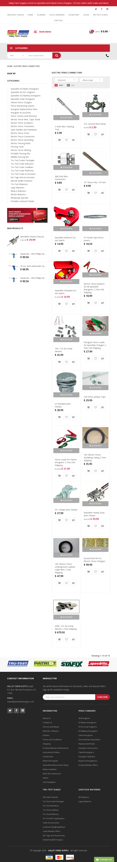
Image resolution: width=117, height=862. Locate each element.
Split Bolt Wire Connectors (61, 178)
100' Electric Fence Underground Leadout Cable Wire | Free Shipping (65, 568)
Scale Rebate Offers (51, 831)
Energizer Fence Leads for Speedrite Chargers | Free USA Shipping (95, 345)
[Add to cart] (59, 140)
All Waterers (83, 797)
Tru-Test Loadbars (51, 810)
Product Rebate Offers (88, 765)
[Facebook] (101, 9)
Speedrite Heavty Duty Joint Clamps (94, 514)
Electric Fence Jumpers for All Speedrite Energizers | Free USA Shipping (94, 288)
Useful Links (48, 756)
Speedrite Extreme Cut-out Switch (65, 239)
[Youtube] (107, 9)
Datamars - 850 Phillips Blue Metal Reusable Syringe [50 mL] (33, 254)
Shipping (46, 743)
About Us (47, 718)
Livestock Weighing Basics (54, 827)
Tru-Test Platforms (51, 814)
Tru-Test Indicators (51, 805)
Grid (61, 85)
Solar (86, 14)
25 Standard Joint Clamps (63, 405)
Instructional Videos (51, 752)
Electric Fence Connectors (27, 66)
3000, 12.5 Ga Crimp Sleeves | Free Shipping (65, 627)
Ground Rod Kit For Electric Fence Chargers (94, 560)
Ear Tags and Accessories (54, 835)
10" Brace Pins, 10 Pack (95, 182)
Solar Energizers (85, 735)
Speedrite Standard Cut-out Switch (66, 292)
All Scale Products (50, 797)
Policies (46, 735)
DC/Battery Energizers (88, 731)
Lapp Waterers (84, 801)
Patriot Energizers (86, 752)
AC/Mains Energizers (87, 722)
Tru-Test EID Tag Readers (53, 818)
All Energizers (84, 718)
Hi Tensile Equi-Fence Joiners (93, 239)
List (72, 85)
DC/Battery (74, 14)
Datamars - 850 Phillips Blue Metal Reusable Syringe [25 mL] (33, 278)
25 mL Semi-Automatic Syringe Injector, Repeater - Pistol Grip (33, 266)
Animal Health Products (53, 839)
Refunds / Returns (51, 731)
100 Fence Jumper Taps (95, 396)
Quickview (67, 117)
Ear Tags (58, 20)
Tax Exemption (49, 782)
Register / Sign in (15, 14)
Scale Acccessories (51, 822)
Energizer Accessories (88, 748)
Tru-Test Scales (100, 14)
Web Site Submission (52, 773)
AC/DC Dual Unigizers (87, 726)
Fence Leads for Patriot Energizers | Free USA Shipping (66, 462)
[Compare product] (73, 140)
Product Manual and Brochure (56, 748)
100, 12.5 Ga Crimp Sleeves (63, 350)
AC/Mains (41, 14)
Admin (45, 778)
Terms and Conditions (52, 739)
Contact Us (47, 722)
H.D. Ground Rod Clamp (95, 123)
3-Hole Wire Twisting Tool (64, 128)
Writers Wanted (49, 769)
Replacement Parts (86, 743)
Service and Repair (51, 726)
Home (30, 14)
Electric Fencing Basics (87, 761)
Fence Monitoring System (89, 739)
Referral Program (50, 761)
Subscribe (102, 697)
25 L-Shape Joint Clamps (66, 509)
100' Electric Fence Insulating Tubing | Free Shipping (95, 457)
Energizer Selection (86, 756)
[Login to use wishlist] (66, 140)
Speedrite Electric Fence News (56, 765)
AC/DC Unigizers (57, 14)
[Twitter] (96, 9)
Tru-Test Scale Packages (53, 801)
